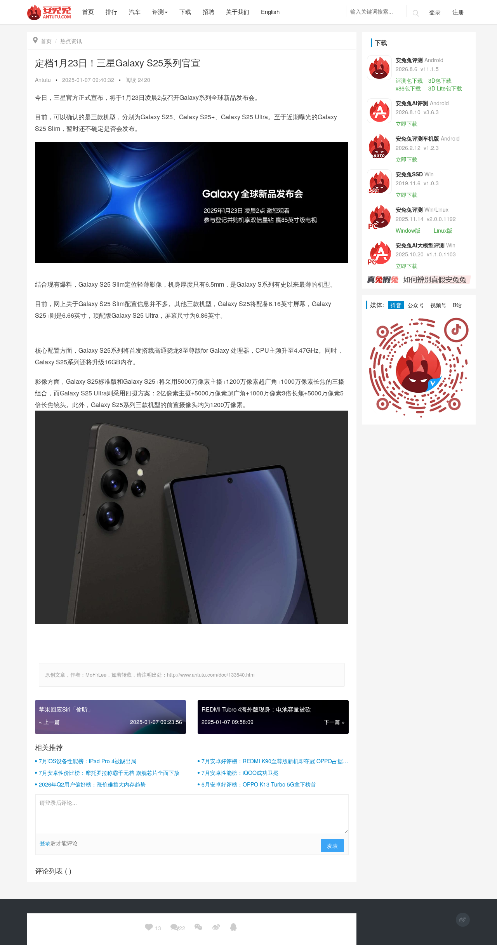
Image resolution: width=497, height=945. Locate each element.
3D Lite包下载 (445, 88)
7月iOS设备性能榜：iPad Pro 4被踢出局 (87, 761)
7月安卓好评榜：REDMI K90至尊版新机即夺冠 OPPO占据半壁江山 (275, 761)
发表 (332, 845)
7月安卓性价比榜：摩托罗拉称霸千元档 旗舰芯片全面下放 (109, 772)
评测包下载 (409, 80)
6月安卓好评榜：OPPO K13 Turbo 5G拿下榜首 (259, 784)
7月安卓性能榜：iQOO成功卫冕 (240, 772)
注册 (458, 12)
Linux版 (443, 230)
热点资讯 (71, 41)
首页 (42, 41)
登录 (435, 12)
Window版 (408, 230)
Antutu (43, 80)
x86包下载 (408, 88)
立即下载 (406, 123)
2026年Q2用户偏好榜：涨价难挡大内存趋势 (92, 784)
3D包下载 (440, 80)
